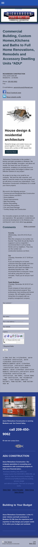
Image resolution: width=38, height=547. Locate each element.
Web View (32, 543)
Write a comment (29, 226)
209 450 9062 (12, 81)
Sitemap (10, 542)
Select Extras (29, 490)
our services (28, 222)
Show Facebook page (14, 92)
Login (34, 541)
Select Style (7, 490)
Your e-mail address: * (13, 321)
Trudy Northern (13, 282)
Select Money (19, 492)
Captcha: (11, 332)
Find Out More (11, 152)
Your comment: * (7, 303)
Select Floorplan (17, 490)
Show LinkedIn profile (14, 97)
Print (5, 542)
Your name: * (6, 316)
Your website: (6, 327)
